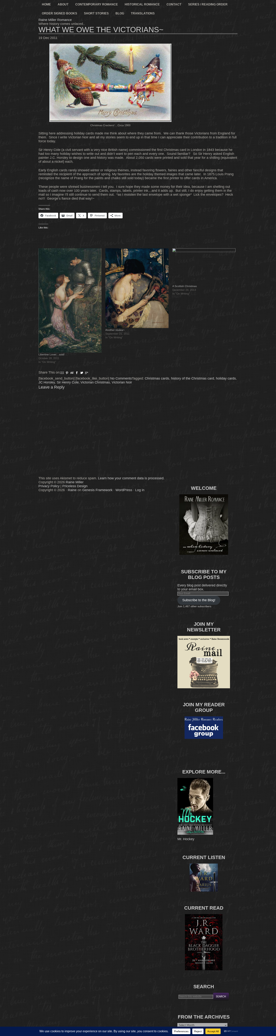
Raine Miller (75, 482)
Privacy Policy (49, 486)
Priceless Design (74, 486)
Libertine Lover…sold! (51, 354)
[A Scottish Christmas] (203, 266)
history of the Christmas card (192, 378)
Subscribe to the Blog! (198, 600)
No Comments (121, 378)
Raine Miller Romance (55, 20)
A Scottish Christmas (184, 286)
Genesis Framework (97, 490)
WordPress (123, 490)
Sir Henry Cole (68, 382)
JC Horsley (46, 382)
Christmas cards (157, 378)
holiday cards (226, 378)
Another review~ (115, 329)
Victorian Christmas (95, 382)
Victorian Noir (122, 382)
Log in (139, 490)
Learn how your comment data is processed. (131, 478)
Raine (72, 490)
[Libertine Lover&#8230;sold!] (70, 300)
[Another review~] (136, 288)
